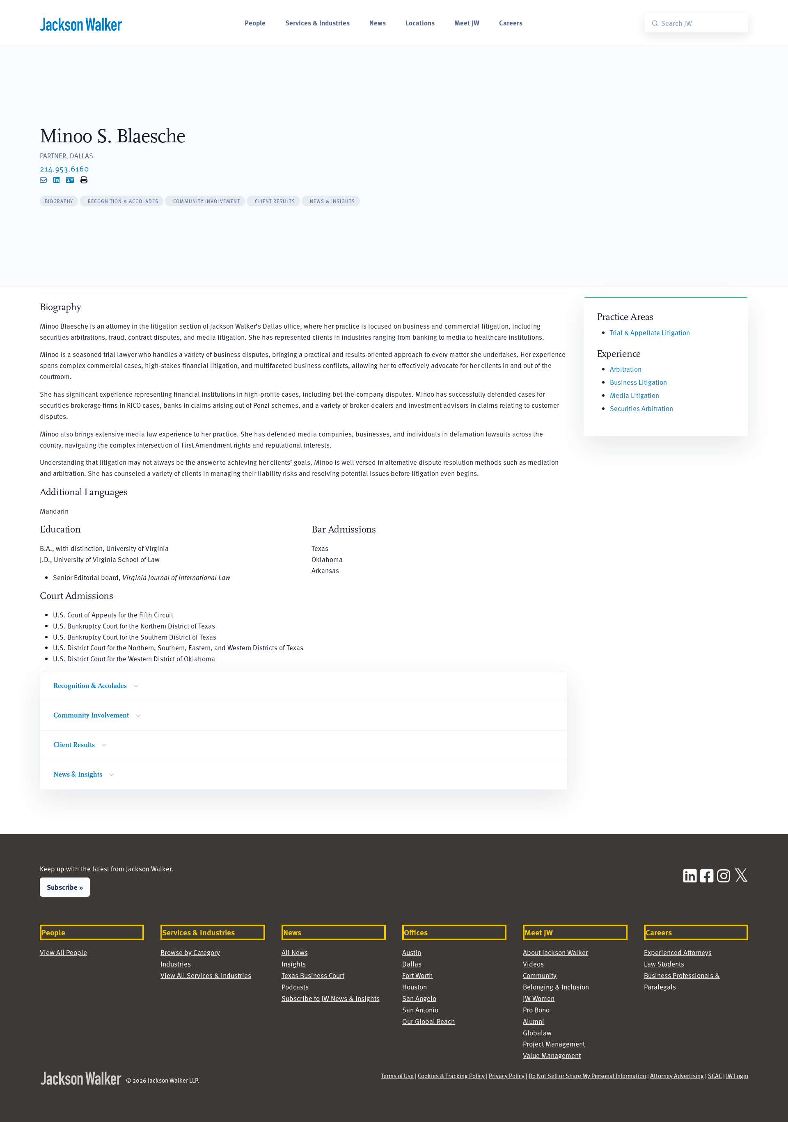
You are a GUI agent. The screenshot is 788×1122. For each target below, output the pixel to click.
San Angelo (419, 998)
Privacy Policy (507, 1075)
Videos (533, 964)
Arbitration (625, 369)
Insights (294, 964)
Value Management (552, 1055)
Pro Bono (536, 1010)
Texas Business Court (313, 975)
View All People (63, 952)
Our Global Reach (428, 1021)
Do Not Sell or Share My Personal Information (587, 1075)
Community (540, 975)
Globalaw (537, 1033)
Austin (411, 952)
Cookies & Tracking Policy (451, 1075)
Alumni (533, 1021)
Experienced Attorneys (678, 952)
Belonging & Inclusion (556, 987)
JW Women (538, 998)
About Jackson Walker (555, 952)
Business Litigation (638, 382)
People (255, 22)
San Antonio (420, 1010)
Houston (414, 987)
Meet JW (466, 22)
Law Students (664, 964)
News (377, 22)
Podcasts (295, 987)
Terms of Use (397, 1075)
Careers (510, 22)
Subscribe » (65, 887)
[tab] (59, 201)
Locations (420, 22)
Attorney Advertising (677, 1075)
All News (295, 952)
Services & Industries (317, 22)
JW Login (737, 1075)
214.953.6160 (64, 168)
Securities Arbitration (641, 408)
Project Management (554, 1044)
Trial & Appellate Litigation (650, 332)
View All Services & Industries (205, 975)
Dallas (411, 964)
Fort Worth (417, 975)
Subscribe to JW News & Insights (331, 998)
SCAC (715, 1075)
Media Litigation (634, 395)
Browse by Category (190, 952)
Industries (175, 964)
